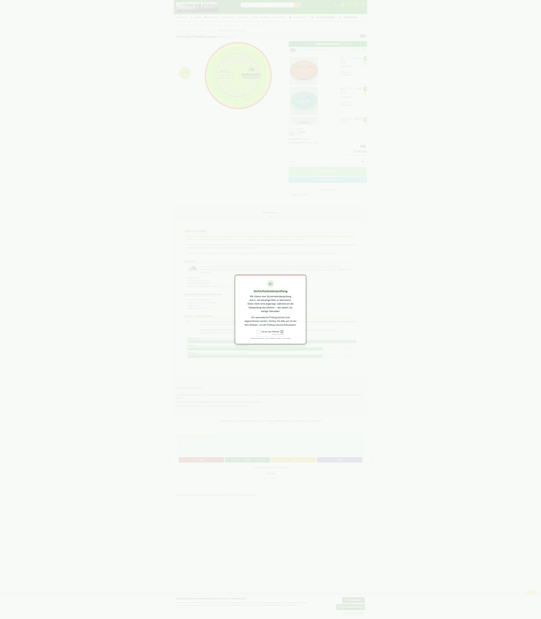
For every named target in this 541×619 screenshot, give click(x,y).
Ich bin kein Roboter (270, 331)
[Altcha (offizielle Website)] (281, 332)
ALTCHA (281, 334)
